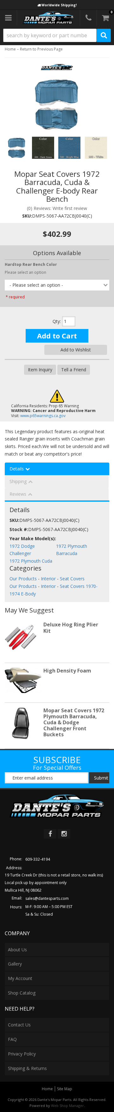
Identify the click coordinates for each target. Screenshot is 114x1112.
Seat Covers (72, 579)
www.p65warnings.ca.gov (43, 415)
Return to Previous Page (41, 49)
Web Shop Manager (67, 1105)
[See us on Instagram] (64, 834)
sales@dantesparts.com (47, 898)
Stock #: (19, 529)
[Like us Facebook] (50, 834)
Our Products (23, 579)
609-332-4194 (37, 859)
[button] (57, 35)
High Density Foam (67, 670)
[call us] (88, 18)
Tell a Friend (73, 370)
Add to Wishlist (75, 350)
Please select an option (25, 272)
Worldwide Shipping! (59, 5)
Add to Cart (57, 335)
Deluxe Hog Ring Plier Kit (70, 627)
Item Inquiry (40, 370)
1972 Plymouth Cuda (31, 561)
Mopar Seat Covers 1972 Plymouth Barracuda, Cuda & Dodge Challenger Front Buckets (73, 722)
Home (10, 49)
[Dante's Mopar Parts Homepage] (48, 18)
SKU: (27, 216)
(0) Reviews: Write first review (57, 208)
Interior (48, 579)
